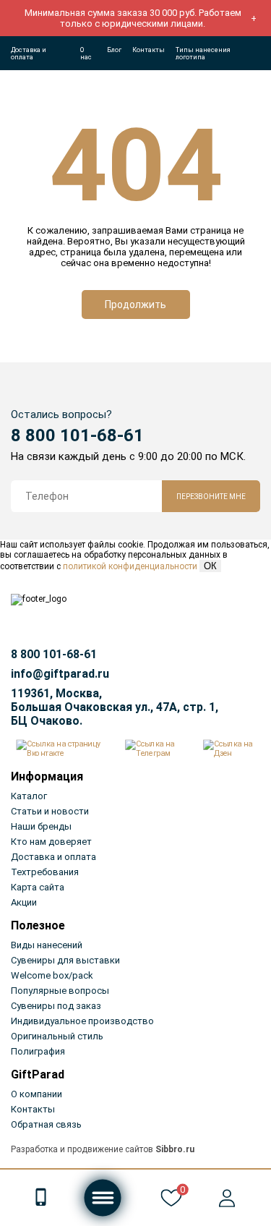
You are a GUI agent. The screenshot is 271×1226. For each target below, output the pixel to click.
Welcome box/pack (52, 975)
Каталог (29, 796)
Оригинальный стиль (57, 1036)
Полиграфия (38, 1051)
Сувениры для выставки (65, 960)
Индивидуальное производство (82, 1021)
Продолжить (135, 304)
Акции (24, 902)
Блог (114, 50)
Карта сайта (37, 887)
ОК (210, 566)
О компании (36, 1094)
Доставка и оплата (28, 53)
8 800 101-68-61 (77, 435)
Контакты (148, 50)
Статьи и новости (50, 811)
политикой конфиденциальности (130, 566)
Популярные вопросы (60, 990)
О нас (86, 53)
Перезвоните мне (211, 497)
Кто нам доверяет (51, 841)
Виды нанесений (46, 945)
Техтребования (45, 872)
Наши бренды (41, 826)
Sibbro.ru (174, 1149)
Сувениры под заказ (56, 1005)
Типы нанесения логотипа (203, 53)
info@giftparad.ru (60, 674)
